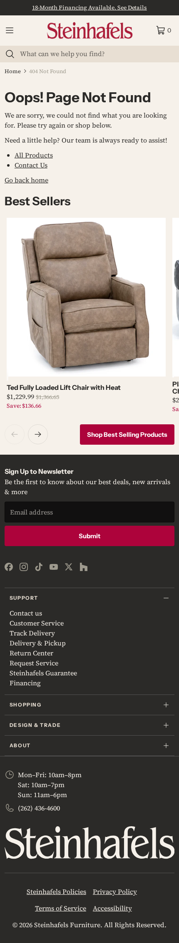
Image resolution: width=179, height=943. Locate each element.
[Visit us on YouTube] (54, 566)
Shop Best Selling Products (127, 434)
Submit (89, 536)
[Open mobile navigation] (10, 30)
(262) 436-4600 (39, 808)
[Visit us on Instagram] (24, 566)
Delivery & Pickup (38, 643)
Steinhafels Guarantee (43, 672)
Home (13, 71)
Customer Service (37, 623)
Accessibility (112, 908)
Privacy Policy (115, 891)
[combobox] (94, 53)
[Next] (38, 434)
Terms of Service (60, 908)
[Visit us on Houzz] (84, 566)
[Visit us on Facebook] (9, 566)
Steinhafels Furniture (67, 924)
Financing (25, 682)
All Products (34, 155)
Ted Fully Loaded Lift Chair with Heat (64, 387)
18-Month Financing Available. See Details (89, 7)
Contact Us (31, 165)
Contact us (26, 613)
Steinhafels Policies (56, 891)
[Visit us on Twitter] (69, 566)
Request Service (34, 662)
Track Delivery (32, 633)
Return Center (31, 652)
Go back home (26, 180)
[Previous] (15, 434)
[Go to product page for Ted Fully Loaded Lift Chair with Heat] (86, 297)
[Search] (10, 54)
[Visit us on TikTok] (39, 566)
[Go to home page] (90, 30)
